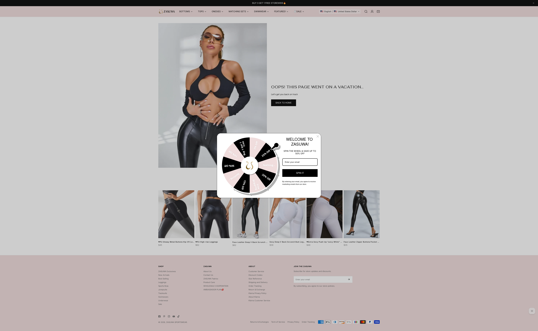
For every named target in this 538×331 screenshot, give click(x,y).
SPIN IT (300, 173)
